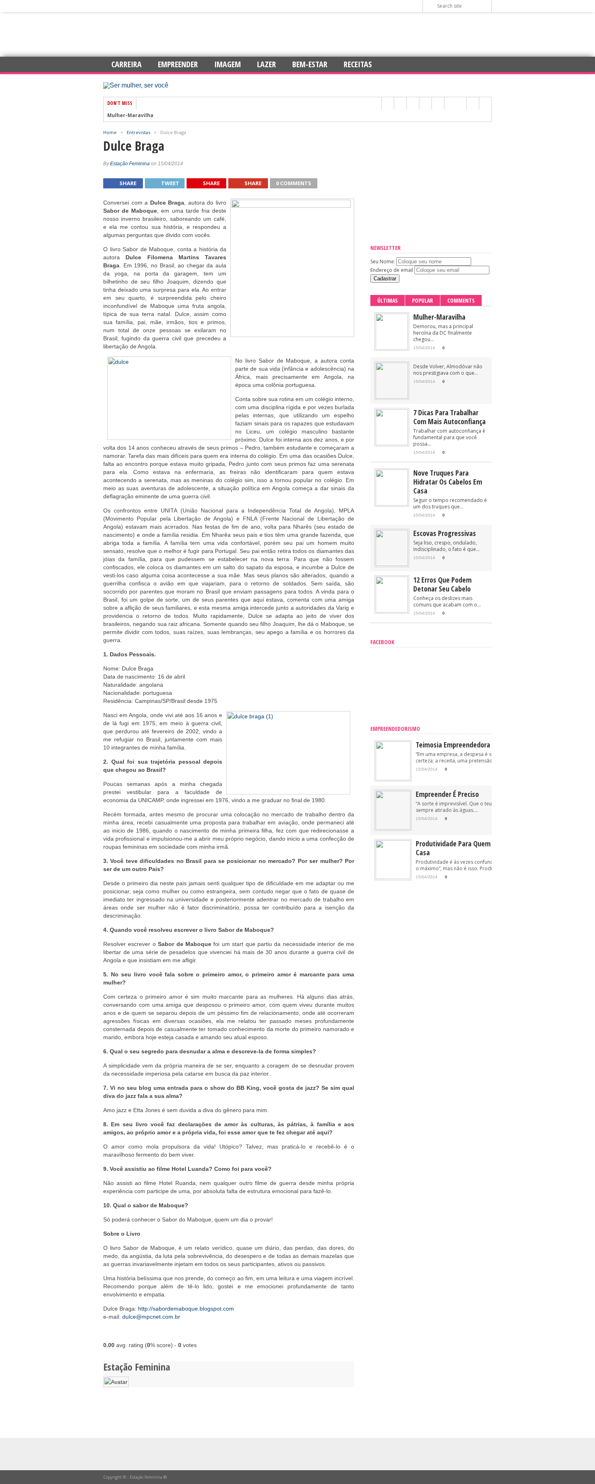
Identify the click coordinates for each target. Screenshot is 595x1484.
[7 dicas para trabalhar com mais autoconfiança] (392, 443)
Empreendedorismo (395, 728)
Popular (422, 300)
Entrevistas (138, 132)
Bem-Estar (309, 64)
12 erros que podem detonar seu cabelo (442, 584)
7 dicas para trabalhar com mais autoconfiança (449, 417)
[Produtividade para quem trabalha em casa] (393, 877)
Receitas (358, 64)
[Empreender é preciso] (393, 827)
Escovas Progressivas (444, 533)
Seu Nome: (382, 261)
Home (110, 132)
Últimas (387, 300)
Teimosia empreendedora (453, 744)
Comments (461, 300)
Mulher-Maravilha (130, 115)
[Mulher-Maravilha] (392, 347)
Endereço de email (391, 270)
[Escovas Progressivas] (392, 564)
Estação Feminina (130, 164)
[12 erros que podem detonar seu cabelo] (392, 610)
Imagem (227, 64)
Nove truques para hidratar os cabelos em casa (447, 481)
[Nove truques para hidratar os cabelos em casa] (392, 503)
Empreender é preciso (447, 794)
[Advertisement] (297, 34)
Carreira (126, 64)
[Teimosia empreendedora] (393, 778)
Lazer (266, 64)
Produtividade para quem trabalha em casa (472, 848)
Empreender (178, 64)
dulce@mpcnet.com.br (151, 1316)
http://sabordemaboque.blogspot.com (186, 1308)
